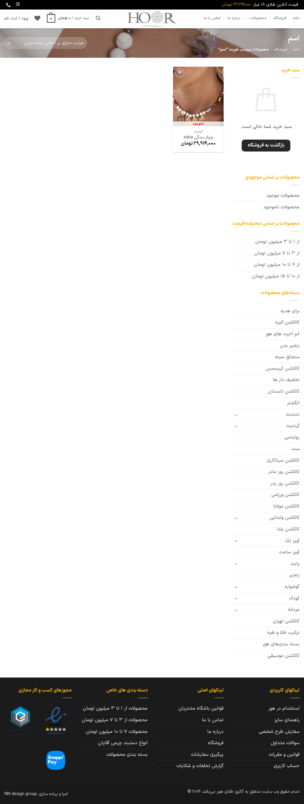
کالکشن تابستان (284, 391)
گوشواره (292, 586)
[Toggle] (236, 414)
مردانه (294, 609)
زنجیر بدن (290, 345)
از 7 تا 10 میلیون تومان (277, 264)
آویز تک (292, 540)
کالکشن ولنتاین (285, 517)
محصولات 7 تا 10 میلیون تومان (117, 731)
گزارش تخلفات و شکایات (200, 765)
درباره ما (233, 18)
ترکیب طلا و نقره (283, 632)
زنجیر (294, 575)
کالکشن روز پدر (285, 483)
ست (296, 448)
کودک (294, 598)
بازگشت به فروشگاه (266, 145)
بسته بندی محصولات (127, 754)
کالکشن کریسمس (283, 368)
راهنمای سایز (287, 720)
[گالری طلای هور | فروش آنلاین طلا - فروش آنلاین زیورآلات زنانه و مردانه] (152, 19)
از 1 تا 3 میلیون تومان (277, 241)
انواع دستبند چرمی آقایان (123, 743)
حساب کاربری (287, 765)
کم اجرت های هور (282, 334)
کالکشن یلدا (288, 529)
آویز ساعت (289, 552)
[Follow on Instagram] (18, 4)
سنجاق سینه (287, 356)
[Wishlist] (37, 18)
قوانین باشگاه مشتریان (201, 708)
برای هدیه (290, 311)
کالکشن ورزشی (285, 494)
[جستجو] (98, 18)
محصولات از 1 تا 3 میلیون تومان (115, 708)
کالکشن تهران (286, 621)
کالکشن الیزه (287, 322)
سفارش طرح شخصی (279, 731)
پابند (295, 563)
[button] (68, 18)
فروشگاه (279, 18)
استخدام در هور (284, 708)
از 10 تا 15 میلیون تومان (276, 276)
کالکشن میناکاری (283, 460)
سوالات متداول (285, 743)
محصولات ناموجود (281, 207)
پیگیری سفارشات (207, 754)
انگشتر (293, 403)
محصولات (259, 18)
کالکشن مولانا (286, 506)
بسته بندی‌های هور (281, 644)
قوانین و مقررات (284, 754)
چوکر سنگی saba (198, 137)
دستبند (293, 414)
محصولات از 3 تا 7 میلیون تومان (115, 720)
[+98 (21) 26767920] (7, 5)
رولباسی (292, 437)
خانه (296, 18)
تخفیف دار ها (286, 379)
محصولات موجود (283, 195)
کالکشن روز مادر (284, 471)
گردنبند (293, 426)
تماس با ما (212, 18)
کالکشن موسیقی (283, 655)
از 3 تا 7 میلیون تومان (277, 253)
